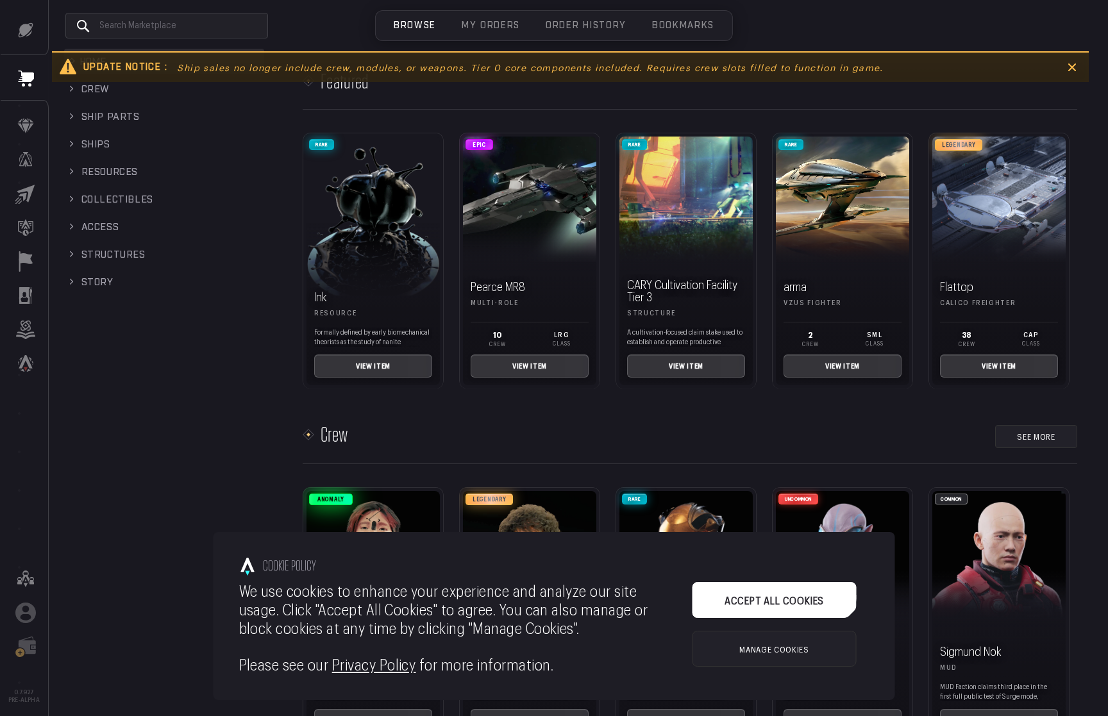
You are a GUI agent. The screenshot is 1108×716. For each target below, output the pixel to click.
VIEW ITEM (373, 365)
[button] (415, 25)
